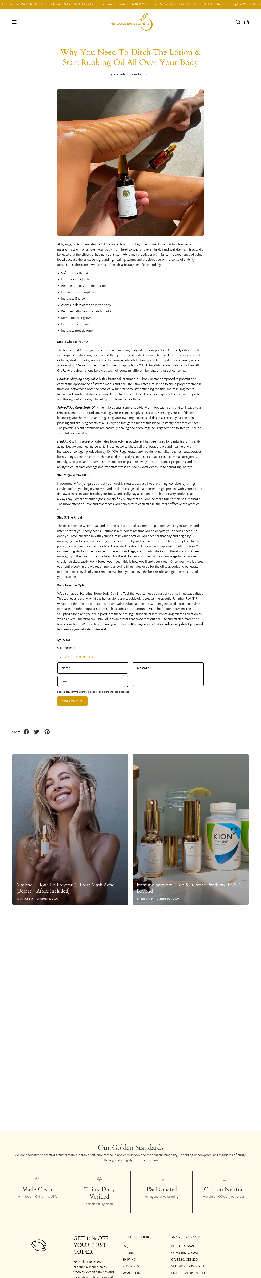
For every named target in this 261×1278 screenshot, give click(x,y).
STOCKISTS (130, 1266)
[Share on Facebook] (26, 732)
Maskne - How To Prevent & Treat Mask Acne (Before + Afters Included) (65, 888)
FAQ (125, 1246)
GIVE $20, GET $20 (184, 1259)
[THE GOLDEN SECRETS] (130, 22)
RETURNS (129, 1253)
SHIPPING (129, 1259)
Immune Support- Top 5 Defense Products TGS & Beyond (189, 888)
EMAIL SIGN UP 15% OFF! (188, 1273)
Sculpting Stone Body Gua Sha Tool (104, 593)
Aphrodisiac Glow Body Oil (164, 365)
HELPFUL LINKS (137, 1237)
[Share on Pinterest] (47, 732)
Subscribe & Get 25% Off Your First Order (58, 4)
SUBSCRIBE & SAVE (185, 1253)
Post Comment (72, 701)
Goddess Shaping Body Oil (124, 365)
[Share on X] (37, 732)
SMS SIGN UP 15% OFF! (187, 1266)
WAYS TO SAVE (185, 1237)
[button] (238, 22)
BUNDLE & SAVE (183, 1246)
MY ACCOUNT (132, 1273)
